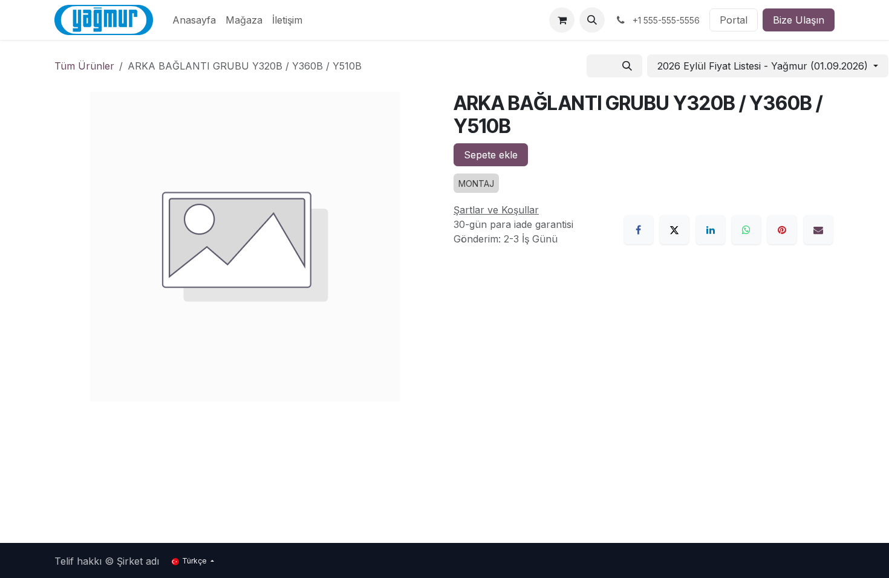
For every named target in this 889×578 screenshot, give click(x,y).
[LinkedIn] (710, 229)
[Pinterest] (781, 229)
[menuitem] (194, 20)
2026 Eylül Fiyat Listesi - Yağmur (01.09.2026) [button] (764, 66)
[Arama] (627, 65)
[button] (592, 20)
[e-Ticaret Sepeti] (562, 20)
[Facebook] (638, 229)
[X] (674, 229)
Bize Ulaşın (798, 20)
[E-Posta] (818, 229)
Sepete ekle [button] (491, 155)
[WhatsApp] (746, 229)
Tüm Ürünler (84, 66)
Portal (733, 20)
